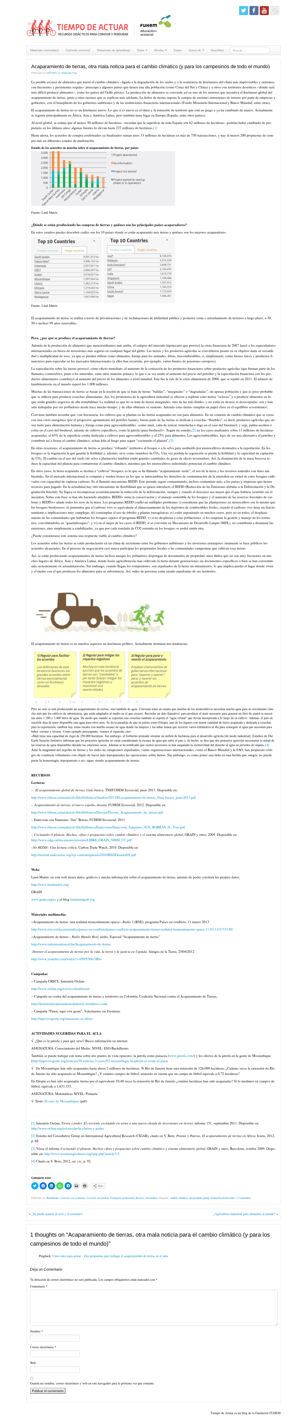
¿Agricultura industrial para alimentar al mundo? (245, 1214)
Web (33, 1363)
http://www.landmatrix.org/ (50, 884)
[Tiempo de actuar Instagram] (274, 10)
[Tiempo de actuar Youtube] (264, 10)
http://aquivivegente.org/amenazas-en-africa (62, 1018)
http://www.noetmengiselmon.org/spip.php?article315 (82, 1153)
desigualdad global (199, 1198)
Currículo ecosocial (78, 50)
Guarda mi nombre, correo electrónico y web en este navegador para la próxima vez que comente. (92, 1383)
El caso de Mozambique (61, 1101)
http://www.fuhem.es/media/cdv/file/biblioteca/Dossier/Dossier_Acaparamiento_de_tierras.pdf (97, 812)
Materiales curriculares (44, 50)
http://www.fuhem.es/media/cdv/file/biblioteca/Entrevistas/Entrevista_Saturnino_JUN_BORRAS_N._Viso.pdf (108, 827)
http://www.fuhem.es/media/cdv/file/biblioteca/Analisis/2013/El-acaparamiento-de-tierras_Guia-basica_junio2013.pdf (113, 797)
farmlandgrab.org (82, 899)
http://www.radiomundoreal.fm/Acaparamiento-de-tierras (71, 944)
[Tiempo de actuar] (99, 22)
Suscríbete (217, 50)
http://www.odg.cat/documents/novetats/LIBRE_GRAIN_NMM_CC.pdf (81, 840)
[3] (171, 440)
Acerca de (195, 50)
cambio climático (179, 1198)
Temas (178, 50)
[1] (155, 128)
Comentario (38, 1286)
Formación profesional (122, 1198)
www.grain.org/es (43, 899)
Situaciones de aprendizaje (113, 50)
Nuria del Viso (69, 72)
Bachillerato (52, 1198)
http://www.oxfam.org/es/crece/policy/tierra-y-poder (67, 1128)
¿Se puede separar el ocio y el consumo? (57, 1214)
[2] (194, 430)
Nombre (36, 1331)
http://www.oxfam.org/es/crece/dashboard (60, 988)
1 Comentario (243, 1198)
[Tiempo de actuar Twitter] (243, 10)
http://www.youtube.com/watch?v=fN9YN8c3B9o (66, 959)
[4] (267, 745)
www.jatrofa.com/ (181, 1055)
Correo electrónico (43, 1347)
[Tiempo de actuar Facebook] (253, 10)
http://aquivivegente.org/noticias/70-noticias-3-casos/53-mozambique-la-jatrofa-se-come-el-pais (99, 1061)
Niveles (159, 50)
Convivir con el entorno (72, 1198)
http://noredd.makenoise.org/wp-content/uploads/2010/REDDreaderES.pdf (83, 854)
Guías (141, 50)
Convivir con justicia (98, 1198)
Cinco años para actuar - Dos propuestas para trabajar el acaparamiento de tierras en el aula (110, 1256)
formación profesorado (222, 1198)
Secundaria (151, 1198)
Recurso (140, 1198)
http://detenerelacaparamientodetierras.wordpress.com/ (69, 1003)
